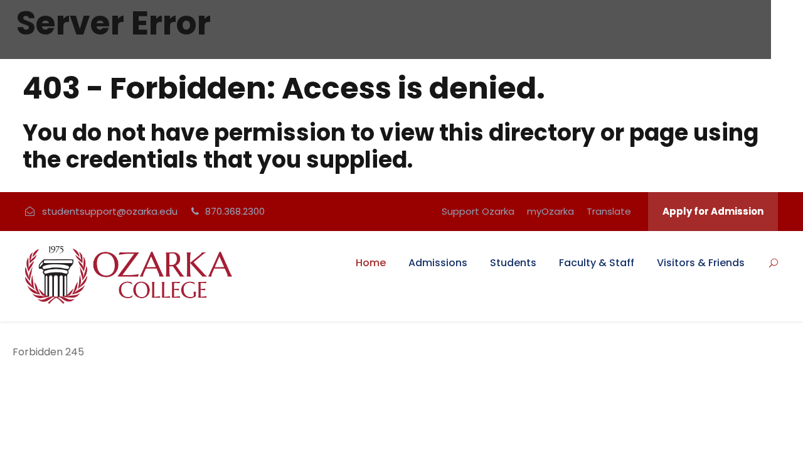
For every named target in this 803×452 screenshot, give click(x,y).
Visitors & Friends (701, 263)
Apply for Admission (712, 211)
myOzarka (550, 211)
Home (371, 263)
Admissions (437, 263)
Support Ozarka (478, 211)
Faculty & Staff (596, 263)
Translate (609, 211)
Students (513, 263)
